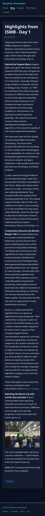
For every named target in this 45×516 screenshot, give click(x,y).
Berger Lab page (31, 388)
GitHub (6, 511)
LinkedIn (14, 511)
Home (5, 8)
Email (22, 511)
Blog (12, 8)
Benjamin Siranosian (14, 3)
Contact (6, 12)
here (36, 225)
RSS (28, 511)
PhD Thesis (31, 8)
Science (20, 8)
